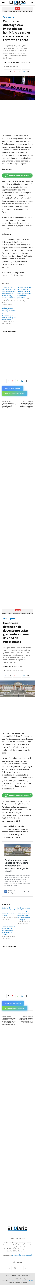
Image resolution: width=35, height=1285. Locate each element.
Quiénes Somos (16, 1275)
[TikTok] (20, 1268)
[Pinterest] (15, 71)
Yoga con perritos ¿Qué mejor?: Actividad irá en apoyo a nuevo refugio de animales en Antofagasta (26, 405)
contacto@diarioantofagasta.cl (22, 1255)
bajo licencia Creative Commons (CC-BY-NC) (21, 1281)
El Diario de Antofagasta (12, 62)
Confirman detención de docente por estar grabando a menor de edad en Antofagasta (9, 405)
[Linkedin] (24, 71)
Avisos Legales (26, 1275)
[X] (10, 71)
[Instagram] (15, 1268)
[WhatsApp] (19, 71)
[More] (28, 71)
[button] (3, 2)
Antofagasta (8, 17)
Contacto (7, 1275)
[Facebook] (6, 71)
